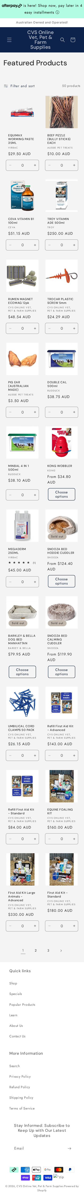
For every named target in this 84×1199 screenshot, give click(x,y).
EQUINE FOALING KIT (60, 811)
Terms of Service (22, 1108)
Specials (15, 993)
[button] (9, 40)
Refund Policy (19, 1087)
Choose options (61, 494)
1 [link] (23, 950)
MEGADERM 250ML (17, 551)
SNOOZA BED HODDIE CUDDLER (60, 551)
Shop (13, 983)
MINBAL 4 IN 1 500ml (18, 468)
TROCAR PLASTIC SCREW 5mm (60, 301)
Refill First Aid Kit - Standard (21, 811)
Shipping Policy (21, 1097)
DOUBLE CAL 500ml (57, 384)
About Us (16, 1025)
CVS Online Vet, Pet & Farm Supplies (40, 1186)
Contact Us (17, 1036)
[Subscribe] (69, 1148)
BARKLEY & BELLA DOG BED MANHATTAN (21, 639)
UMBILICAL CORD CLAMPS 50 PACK (21, 728)
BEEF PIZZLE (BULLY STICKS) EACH (59, 139)
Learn (13, 1015)
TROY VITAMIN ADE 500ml (58, 221)
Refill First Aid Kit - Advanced (60, 728)
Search (14, 1066)
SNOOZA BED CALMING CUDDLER (57, 639)
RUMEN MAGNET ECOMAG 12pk (20, 301)
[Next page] (61, 951)
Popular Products (22, 1004)
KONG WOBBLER (59, 466)
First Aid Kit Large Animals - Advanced (21, 896)
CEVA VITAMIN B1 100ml (21, 221)
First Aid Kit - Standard (57, 894)
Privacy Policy (20, 1076)
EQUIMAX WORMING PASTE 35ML (21, 139)
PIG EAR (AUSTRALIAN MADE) (18, 386)
